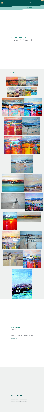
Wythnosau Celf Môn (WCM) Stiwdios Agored (20, 7)
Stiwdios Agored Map (13, 407)
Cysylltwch (41, 2)
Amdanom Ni (38, 2)
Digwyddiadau (34, 2)
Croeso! (27, 2)
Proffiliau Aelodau (30, 2)
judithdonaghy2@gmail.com (14, 338)
